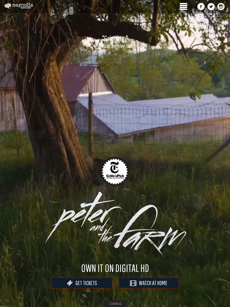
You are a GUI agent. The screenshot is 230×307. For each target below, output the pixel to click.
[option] (115, 41)
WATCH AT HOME (151, 282)
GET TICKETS (85, 282)
